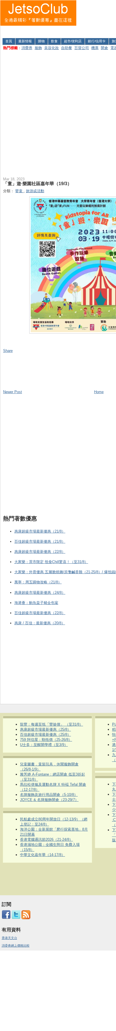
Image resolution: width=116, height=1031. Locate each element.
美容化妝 (51, 48)
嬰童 (19, 191)
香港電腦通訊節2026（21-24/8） (46, 839)
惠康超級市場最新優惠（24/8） (39, 592)
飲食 (54, 41)
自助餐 (66, 48)
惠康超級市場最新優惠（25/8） (45, 729)
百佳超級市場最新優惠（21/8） (39, 541)
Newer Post (12, 392)
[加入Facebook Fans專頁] (6, 918)
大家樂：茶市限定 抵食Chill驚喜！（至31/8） (51, 562)
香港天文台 (9, 938)
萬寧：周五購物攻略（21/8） (38, 582)
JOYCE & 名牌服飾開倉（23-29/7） (49, 800)
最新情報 (25, 41)
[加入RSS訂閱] (25, 918)
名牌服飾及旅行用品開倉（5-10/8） (49, 795)
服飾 (38, 48)
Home (99, 392)
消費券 (26, 48)
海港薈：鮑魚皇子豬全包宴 (36, 603)
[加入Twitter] (16, 918)
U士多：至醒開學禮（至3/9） (44, 745)
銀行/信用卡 (97, 41)
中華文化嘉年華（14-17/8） (42, 855)
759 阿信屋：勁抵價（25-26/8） (46, 739)
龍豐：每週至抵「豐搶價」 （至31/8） (51, 724)
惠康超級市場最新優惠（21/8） (39, 531)
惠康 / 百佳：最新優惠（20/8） (39, 623)
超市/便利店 (73, 41)
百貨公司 (81, 48)
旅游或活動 (35, 191)
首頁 (8, 41)
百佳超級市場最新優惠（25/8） (45, 734)
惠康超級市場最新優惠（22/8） (39, 552)
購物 (41, 41)
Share (8, 351)
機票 (95, 48)
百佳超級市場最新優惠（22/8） (39, 613)
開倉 (104, 48)
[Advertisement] (96, 18)
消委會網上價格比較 (16, 945)
